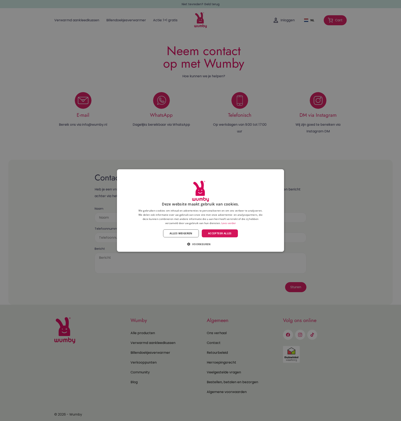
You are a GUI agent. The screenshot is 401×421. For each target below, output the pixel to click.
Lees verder (228, 223)
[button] (200, 243)
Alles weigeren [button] (181, 233)
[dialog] (200, 210)
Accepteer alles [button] (220, 233)
